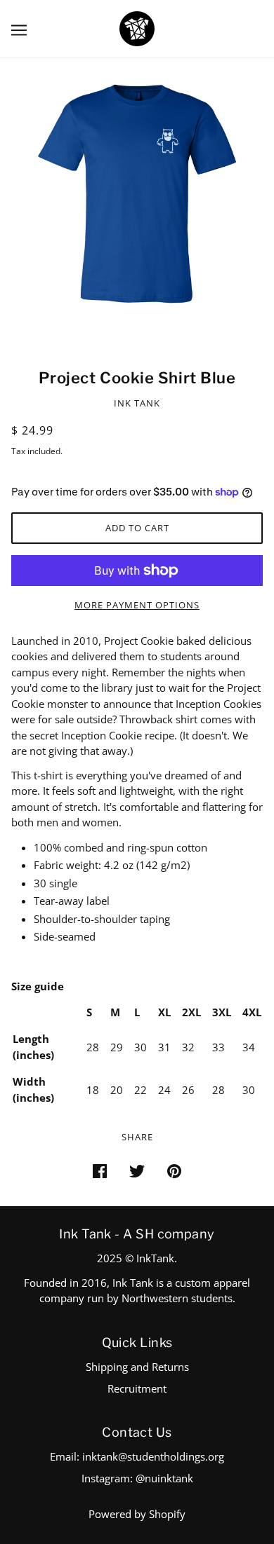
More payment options (137, 605)
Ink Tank (137, 403)
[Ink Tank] (137, 27)
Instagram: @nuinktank (137, 1478)
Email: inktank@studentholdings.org (137, 1456)
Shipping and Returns (137, 1367)
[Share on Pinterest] (174, 1170)
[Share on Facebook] (99, 1170)
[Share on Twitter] (137, 1170)
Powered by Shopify (137, 1514)
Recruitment (137, 1388)
